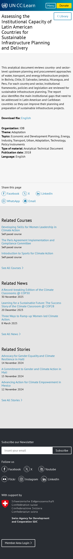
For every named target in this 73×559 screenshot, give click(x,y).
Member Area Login (17, 543)
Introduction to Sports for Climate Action (27, 253)
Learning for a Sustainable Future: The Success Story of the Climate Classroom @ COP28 (31, 304)
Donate (64, 5)
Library (64, 16)
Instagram (31, 479)
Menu (50, 5)
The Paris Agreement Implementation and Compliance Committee (27, 241)
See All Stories (10, 400)
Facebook (14, 469)
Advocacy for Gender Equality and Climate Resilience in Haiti (28, 357)
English (26, 118)
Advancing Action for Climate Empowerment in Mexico (31, 383)
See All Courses (11, 268)
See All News (9, 334)
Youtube (50, 469)
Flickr (11, 479)
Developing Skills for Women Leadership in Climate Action (29, 228)
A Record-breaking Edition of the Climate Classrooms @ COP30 (27, 291)
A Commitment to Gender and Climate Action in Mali (31, 370)
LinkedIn (53, 479)
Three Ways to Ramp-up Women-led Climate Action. (29, 317)
